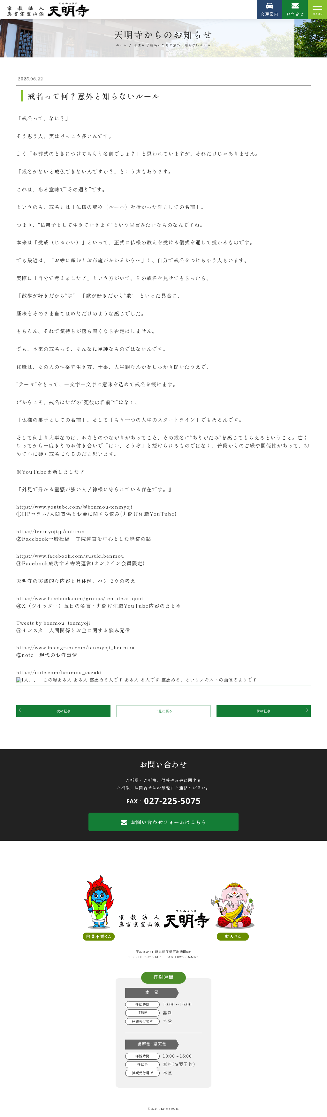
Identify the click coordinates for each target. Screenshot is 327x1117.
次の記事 (64, 711)
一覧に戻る (163, 711)
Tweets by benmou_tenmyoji (53, 622)
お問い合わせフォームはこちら (169, 822)
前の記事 (263, 711)
